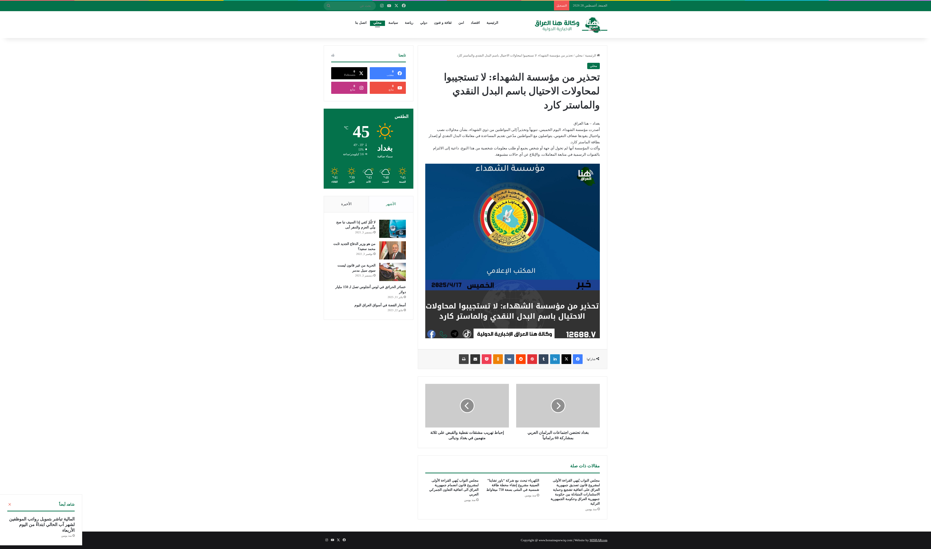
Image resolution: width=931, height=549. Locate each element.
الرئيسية (492, 22)
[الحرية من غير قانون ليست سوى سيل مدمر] (392, 272)
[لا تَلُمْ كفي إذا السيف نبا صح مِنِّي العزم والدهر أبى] (392, 229)
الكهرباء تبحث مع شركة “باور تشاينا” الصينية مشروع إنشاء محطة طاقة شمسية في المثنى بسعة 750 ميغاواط (512, 485)
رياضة (409, 22)
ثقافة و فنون (443, 22)
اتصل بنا (361, 22)
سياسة (393, 22)
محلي (377, 22)
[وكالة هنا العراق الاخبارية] (571, 24)
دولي (423, 22)
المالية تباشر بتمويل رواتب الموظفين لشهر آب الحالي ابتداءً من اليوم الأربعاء (42, 525)
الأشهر (391, 204)
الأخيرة (346, 204)
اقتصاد (475, 22)
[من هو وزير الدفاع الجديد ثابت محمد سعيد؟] (392, 250)
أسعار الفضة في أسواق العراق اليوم (380, 305)
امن (461, 22)
